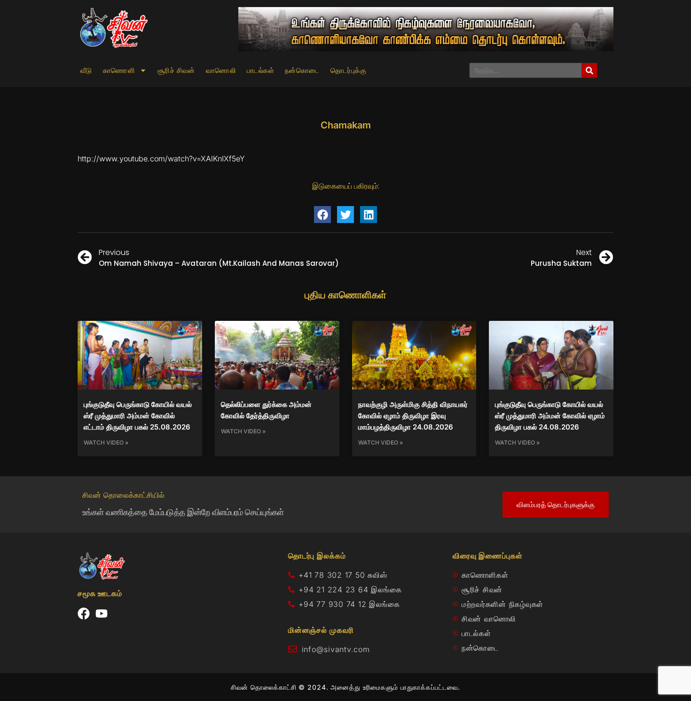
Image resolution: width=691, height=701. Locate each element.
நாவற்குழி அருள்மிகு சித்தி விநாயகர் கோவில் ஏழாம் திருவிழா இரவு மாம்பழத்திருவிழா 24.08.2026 (413, 415)
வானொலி (221, 70)
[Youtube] (101, 613)
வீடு (86, 70)
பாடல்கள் (260, 70)
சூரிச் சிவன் (176, 70)
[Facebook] (84, 613)
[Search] (589, 70)
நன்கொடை (302, 70)
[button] (322, 214)
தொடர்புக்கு (348, 70)
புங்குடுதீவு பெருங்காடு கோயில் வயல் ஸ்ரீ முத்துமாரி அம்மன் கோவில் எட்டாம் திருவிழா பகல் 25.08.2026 (138, 415)
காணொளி (119, 70)
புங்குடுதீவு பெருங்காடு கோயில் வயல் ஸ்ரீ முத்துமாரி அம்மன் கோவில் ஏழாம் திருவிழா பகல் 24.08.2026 (550, 415)
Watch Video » (106, 442)
